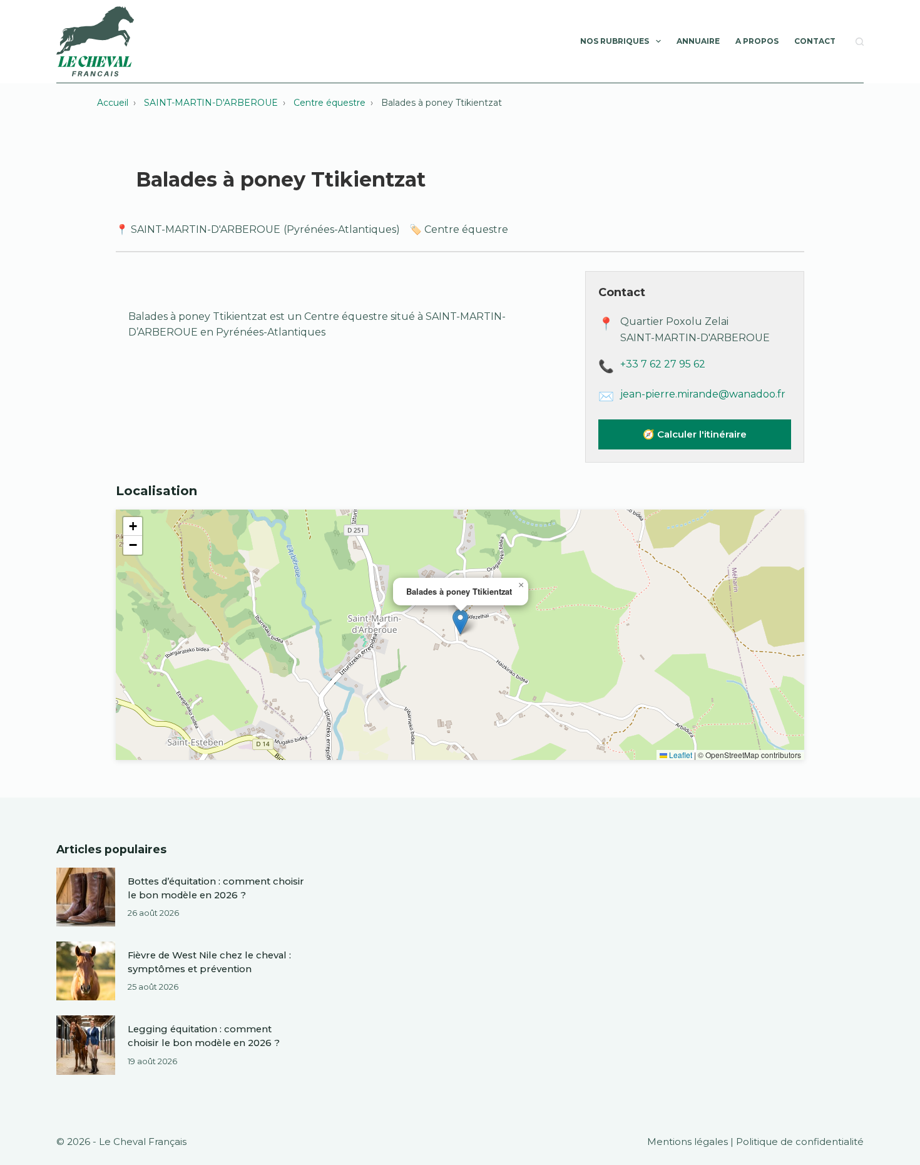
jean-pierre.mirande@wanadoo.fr (702, 394)
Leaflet (679, 754)
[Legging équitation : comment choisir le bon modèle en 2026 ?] (85, 1044)
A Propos (757, 41)
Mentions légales (687, 1141)
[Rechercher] (860, 42)
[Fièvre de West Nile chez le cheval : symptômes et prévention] (85, 971)
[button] (460, 622)
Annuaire (698, 41)
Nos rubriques (614, 41)
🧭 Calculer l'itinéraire (695, 434)
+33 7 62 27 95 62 (662, 364)
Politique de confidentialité (800, 1141)
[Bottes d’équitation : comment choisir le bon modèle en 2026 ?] (85, 897)
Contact (815, 41)
